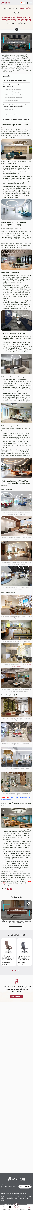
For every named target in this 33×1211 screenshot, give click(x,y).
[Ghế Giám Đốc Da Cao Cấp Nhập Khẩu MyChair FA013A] (8, 946)
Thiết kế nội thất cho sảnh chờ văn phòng (15, 94)
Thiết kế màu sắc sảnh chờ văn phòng (14, 97)
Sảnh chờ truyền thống (10, 112)
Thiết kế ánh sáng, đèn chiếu (11, 100)
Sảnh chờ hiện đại (9, 109)
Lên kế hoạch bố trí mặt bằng (12, 92)
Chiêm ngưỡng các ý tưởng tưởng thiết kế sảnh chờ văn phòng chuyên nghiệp (14, 105)
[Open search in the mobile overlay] (19, 3)
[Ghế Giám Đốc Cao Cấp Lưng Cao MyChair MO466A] (24, 946)
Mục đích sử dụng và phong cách (13, 89)
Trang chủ (4, 8)
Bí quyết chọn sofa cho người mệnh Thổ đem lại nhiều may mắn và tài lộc (16, 922)
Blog (10, 8)
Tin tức (15, 8)
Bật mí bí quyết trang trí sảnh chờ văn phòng (16, 119)
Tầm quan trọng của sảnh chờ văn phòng (14, 80)
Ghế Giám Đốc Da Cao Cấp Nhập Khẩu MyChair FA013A (8, 958)
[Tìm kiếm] (18, 4)
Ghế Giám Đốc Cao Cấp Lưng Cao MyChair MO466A (24, 958)
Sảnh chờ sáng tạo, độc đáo (11, 114)
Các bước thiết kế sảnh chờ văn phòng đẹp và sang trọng (14, 85)
